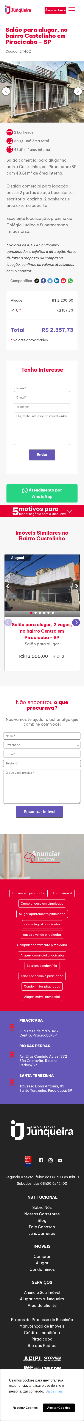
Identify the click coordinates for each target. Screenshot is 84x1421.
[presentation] (6, 91)
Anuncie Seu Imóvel (42, 1292)
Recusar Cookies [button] (25, 1407)
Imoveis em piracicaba (28, 893)
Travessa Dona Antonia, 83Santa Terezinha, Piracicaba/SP (45, 1088)
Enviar (42, 455)
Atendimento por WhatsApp (45, 493)
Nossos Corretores (42, 1213)
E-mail (63, 281)
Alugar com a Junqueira (42, 1299)
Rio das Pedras (34, 1046)
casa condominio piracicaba (42, 976)
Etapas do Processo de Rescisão (42, 1319)
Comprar (42, 1256)
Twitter (50, 281)
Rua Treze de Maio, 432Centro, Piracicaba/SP (39, 1033)
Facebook (43, 281)
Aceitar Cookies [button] (58, 1407)
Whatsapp (70, 281)
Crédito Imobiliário (42, 1332)
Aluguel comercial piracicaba (42, 955)
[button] (31, 613)
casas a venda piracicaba (42, 935)
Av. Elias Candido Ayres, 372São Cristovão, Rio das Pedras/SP (43, 1060)
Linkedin (56, 281)
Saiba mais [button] (54, 1391)
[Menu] (71, 10)
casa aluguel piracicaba (42, 924)
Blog (42, 1220)
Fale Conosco (42, 1226)
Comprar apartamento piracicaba (42, 945)
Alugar (42, 1262)
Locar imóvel (62, 893)
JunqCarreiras (42, 1233)
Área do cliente (42, 1305)
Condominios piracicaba (42, 986)
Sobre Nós (42, 1207)
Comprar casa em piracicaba (42, 904)
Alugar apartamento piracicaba (42, 914)
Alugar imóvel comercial (42, 997)
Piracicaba (31, 1020)
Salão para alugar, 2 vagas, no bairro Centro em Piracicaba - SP (42, 631)
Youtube (60, 1160)
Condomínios (42, 1269)
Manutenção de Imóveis (42, 1326)
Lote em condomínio (42, 966)
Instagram (50, 1160)
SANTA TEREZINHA (36, 1075)
